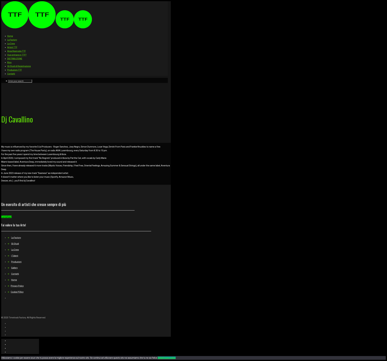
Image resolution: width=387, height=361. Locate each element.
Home (10, 36)
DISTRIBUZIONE (14, 58)
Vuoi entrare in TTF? (16, 55)
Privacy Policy (17, 286)
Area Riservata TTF (16, 51)
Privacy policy (169, 358)
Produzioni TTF (14, 70)
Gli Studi (15, 243)
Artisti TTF (12, 47)
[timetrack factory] (46, 27)
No (161, 358)
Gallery (14, 268)
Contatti (11, 74)
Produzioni (16, 262)
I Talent (14, 256)
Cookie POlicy (17, 292)
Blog (9, 62)
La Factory (12, 40)
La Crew (11, 43)
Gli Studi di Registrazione (19, 66)
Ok (159, 358)
